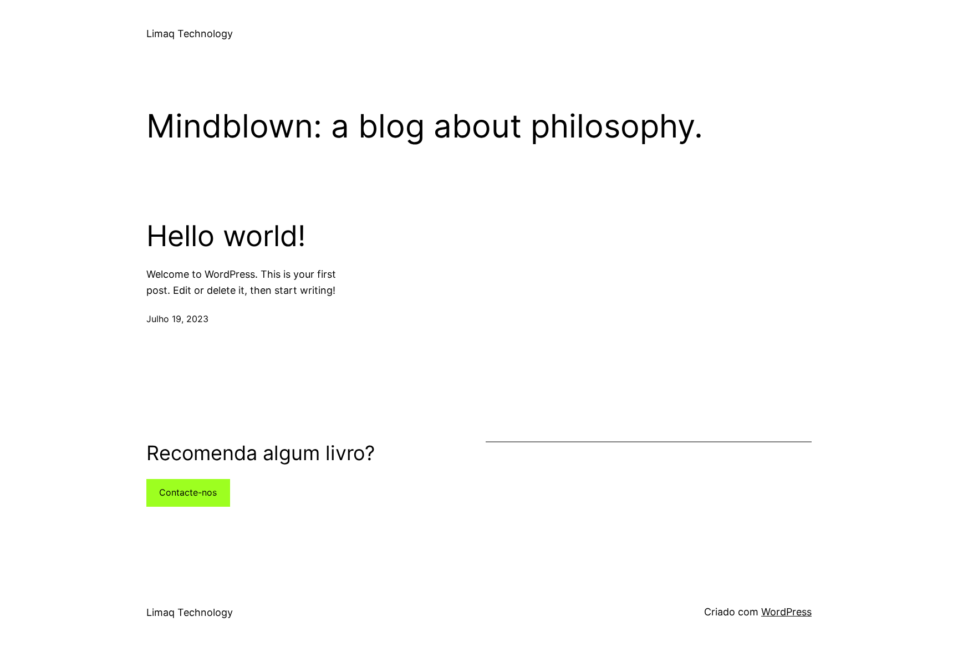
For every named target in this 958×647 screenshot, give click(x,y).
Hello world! (225, 236)
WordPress (786, 612)
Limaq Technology (189, 33)
